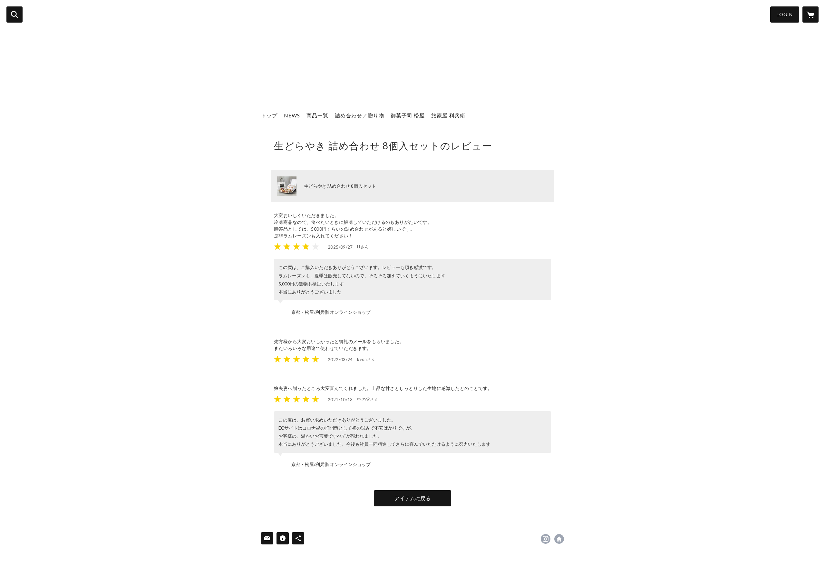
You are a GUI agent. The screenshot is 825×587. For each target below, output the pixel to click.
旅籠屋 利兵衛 (448, 115)
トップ (269, 115)
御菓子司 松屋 (408, 115)
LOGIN (785, 14)
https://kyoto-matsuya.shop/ (559, 539)
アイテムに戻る (412, 498)
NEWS (292, 115)
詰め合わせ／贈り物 (359, 115)
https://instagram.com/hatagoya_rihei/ (545, 539)
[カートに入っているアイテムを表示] (810, 14)
